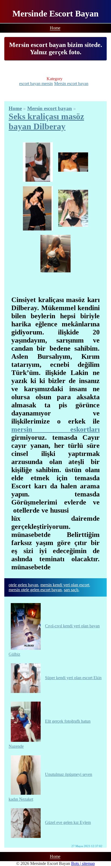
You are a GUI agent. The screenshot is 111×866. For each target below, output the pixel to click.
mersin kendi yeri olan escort (64, 585)
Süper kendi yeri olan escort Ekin (73, 677)
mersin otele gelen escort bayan (35, 589)
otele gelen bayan (23, 585)
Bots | (76, 863)
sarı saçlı (71, 589)
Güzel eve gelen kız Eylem (68, 822)
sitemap (88, 863)
